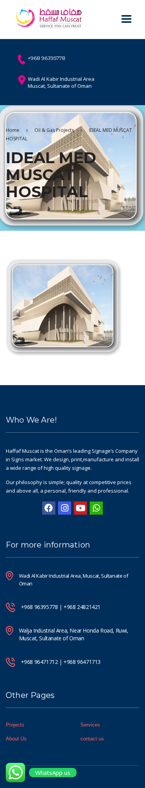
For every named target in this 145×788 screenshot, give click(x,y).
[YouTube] (80, 508)
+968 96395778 (39, 607)
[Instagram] (64, 508)
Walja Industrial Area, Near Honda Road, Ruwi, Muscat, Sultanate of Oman (73, 634)
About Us (16, 739)
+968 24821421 (82, 607)
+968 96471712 (39, 661)
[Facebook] (48, 508)
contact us (92, 739)
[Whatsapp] (96, 508)
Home (12, 130)
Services (90, 725)
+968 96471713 (82, 661)
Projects (15, 725)
